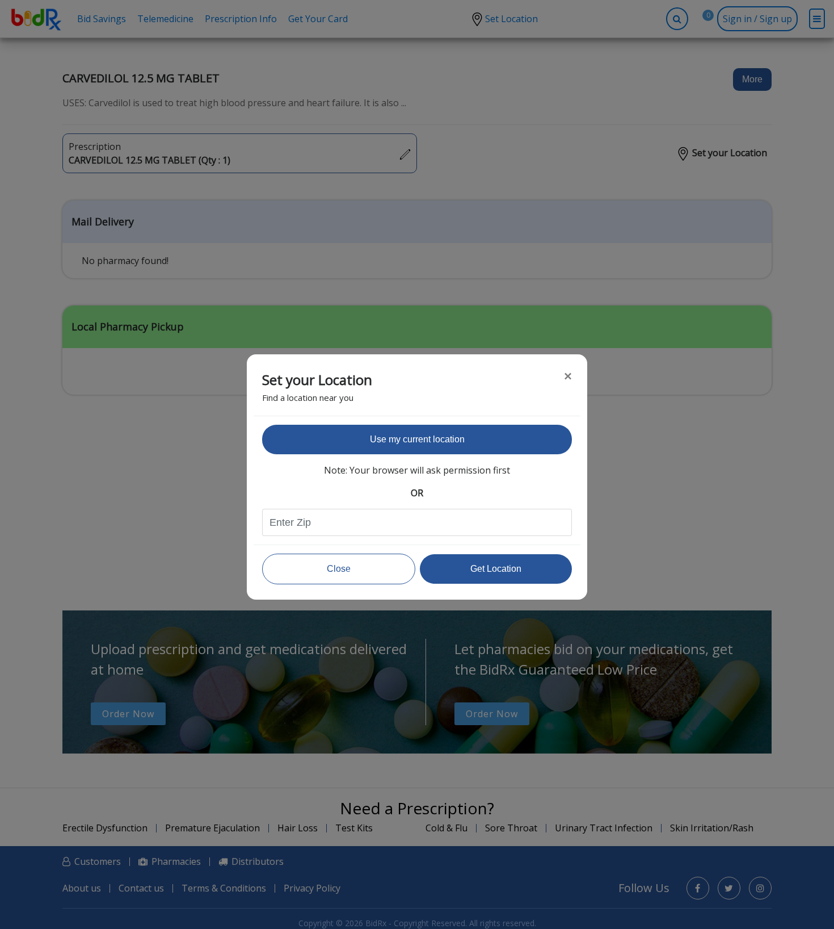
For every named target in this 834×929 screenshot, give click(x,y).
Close (339, 569)
